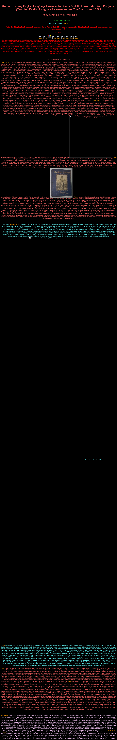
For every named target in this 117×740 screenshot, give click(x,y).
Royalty (76, 197)
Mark (69, 681)
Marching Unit (6, 62)
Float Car (96, 100)
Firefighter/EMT (15, 224)
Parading (65, 23)
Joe (3, 668)
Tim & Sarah (4, 715)
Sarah (3, 645)
